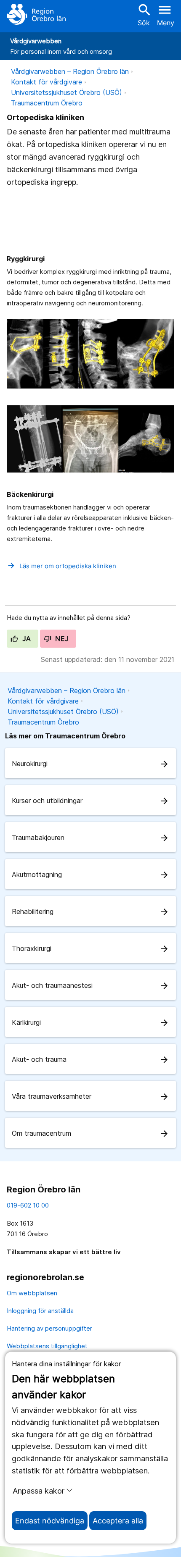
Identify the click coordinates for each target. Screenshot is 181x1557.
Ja (25, 638)
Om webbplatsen (32, 1293)
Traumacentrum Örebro (47, 103)
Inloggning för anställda (40, 1311)
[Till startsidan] (36, 14)
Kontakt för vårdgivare (46, 82)
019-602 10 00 (28, 1205)
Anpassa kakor (38, 1490)
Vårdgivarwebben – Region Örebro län (70, 71)
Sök (143, 14)
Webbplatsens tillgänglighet (47, 1346)
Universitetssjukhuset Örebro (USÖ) (66, 92)
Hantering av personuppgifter (49, 1328)
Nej (61, 638)
